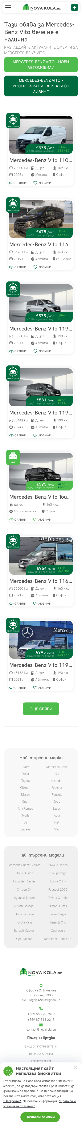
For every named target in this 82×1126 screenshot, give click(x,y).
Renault (57, 795)
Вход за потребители (41, 1046)
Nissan (25, 795)
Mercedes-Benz (56, 767)
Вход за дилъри (41, 1054)
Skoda (25, 815)
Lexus (57, 808)
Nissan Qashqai (24, 906)
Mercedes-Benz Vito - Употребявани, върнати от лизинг (41, 86)
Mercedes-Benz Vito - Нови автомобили (41, 64)
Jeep (57, 802)
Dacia (25, 774)
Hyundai (56, 781)
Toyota (25, 781)
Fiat (56, 822)
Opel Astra (58, 931)
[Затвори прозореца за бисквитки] (75, 1067)
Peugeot (57, 788)
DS (25, 822)
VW (56, 829)
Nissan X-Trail (58, 906)
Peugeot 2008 (57, 889)
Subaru (25, 829)
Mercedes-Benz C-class (24, 865)
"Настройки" (12, 1101)
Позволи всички (40, 1117)
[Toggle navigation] (8, 8)
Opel (25, 802)
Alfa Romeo (25, 808)
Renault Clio (58, 922)
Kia (57, 774)
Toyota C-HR (57, 881)
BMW (25, 767)
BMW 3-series (57, 865)
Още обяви (41, 708)
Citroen (25, 788)
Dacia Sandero (24, 914)
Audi (57, 815)
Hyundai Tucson (24, 898)
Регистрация (41, 1061)
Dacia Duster (24, 873)
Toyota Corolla (57, 898)
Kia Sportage (57, 873)
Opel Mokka (24, 939)
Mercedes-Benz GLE (58, 939)
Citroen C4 (24, 889)
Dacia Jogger (57, 914)
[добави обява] (74, 7)
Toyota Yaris (24, 922)
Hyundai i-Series (24, 881)
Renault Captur (24, 931)
